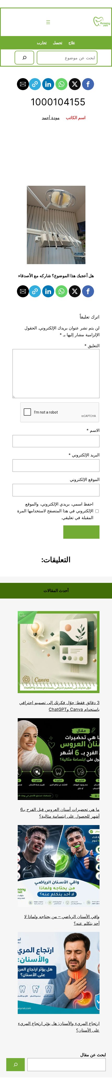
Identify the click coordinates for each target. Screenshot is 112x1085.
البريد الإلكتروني (84, 454)
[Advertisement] (56, 153)
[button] (88, 84)
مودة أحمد (51, 117)
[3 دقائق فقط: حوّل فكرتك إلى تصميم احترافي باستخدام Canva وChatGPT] (58, 653)
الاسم (92, 430)
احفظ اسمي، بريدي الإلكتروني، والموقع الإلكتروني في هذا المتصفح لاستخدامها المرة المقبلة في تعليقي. (55, 510)
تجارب (42, 42)
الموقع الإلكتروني (84, 479)
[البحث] (24, 58)
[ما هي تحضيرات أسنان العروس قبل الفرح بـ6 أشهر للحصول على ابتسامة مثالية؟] (58, 760)
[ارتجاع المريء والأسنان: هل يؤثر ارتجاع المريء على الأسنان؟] (58, 974)
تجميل (57, 42)
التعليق (91, 345)
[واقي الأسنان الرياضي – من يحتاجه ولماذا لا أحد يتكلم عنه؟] (58, 867)
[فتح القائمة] (48, 22)
